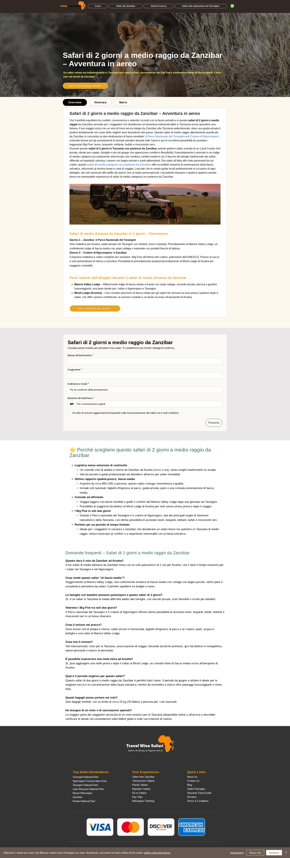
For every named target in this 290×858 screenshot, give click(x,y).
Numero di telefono (81, 398)
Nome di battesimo (81, 355)
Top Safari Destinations (91, 772)
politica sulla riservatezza (157, 852)
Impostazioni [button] (237, 852)
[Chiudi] (286, 852)
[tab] (75, 102)
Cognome (75, 369)
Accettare (274, 852)
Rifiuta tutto (255, 852)
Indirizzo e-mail (78, 384)
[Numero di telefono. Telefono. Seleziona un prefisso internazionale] (73, 404)
